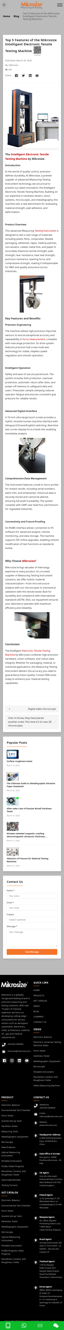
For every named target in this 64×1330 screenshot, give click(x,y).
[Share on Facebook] (16, 75)
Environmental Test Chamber (16, 1110)
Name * (10, 890)
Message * (12, 926)
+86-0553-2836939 (15, 1044)
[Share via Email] (37, 75)
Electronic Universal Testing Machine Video (47, 1044)
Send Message (32, 952)
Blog (16, 16)
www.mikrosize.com (48, 1125)
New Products (8, 1147)
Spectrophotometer (11, 1179)
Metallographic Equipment (46, 1061)
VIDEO (36, 1006)
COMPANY (38, 1016)
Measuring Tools (9, 1131)
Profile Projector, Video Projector (12, 1252)
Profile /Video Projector (12, 1166)
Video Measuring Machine (46, 1085)
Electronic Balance (42, 1037)
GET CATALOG (40, 1000)
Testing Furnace (9, 1185)
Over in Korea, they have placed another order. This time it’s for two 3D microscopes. (30, 721)
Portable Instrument (43, 1071)
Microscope (39, 1066)
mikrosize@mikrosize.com (19, 1051)
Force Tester (39, 1050)
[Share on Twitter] (23, 75)
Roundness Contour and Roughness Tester (45, 1078)
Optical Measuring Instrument (10, 1154)
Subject (10, 914)
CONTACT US (39, 1022)
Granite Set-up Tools (11, 1120)
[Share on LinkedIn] (30, 75)
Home (6, 16)
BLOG (36, 1011)
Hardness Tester (41, 1055)
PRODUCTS (38, 995)
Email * (10, 902)
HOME (36, 990)
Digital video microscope (42, 709)
